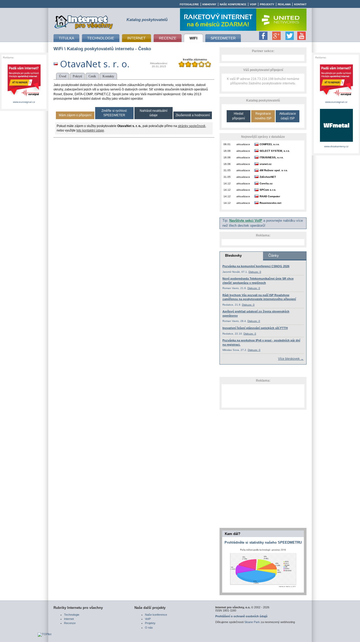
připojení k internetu (84, 21)
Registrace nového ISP (263, 116)
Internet (69, 618)
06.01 (227, 144)
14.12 (227, 183)
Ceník (92, 76)
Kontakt (300, 4)
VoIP (253, 4)
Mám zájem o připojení (75, 115)
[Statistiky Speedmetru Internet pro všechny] (263, 587)
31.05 (227, 170)
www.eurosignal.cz (24, 101)
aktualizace (243, 144)
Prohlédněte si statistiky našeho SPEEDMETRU (263, 542)
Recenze (70, 623)
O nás (149, 627)
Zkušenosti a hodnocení (193, 115)
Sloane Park (252, 622)
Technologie (71, 614)
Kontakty (108, 76)
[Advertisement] (263, 396)
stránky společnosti (191, 126)
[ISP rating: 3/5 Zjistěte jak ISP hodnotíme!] (195, 66)
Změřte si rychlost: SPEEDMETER (114, 113)
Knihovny (209, 4)
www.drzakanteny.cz (336, 146)
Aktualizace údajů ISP (287, 116)
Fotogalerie (189, 4)
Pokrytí (77, 76)
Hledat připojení (238, 116)
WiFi (58, 48)
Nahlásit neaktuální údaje (153, 113)
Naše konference (233, 4)
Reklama (284, 4)
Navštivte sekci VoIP (245, 221)
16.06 (227, 150)
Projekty (267, 4)
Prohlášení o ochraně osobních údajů (241, 616)
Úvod (62, 76)
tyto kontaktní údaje (90, 130)
